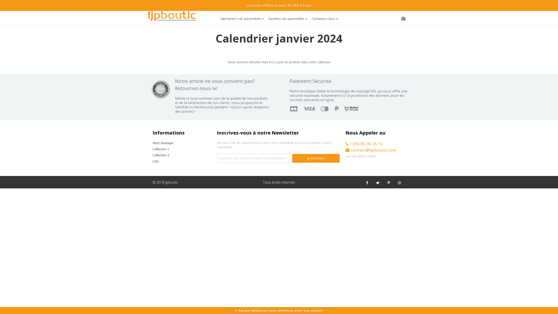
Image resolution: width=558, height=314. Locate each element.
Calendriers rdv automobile (240, 18)
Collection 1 (161, 149)
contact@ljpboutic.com (373, 150)
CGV (155, 161)
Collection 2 (161, 155)
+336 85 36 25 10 (366, 144)
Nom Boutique (163, 143)
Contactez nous (324, 18)
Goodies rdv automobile (286, 18)
